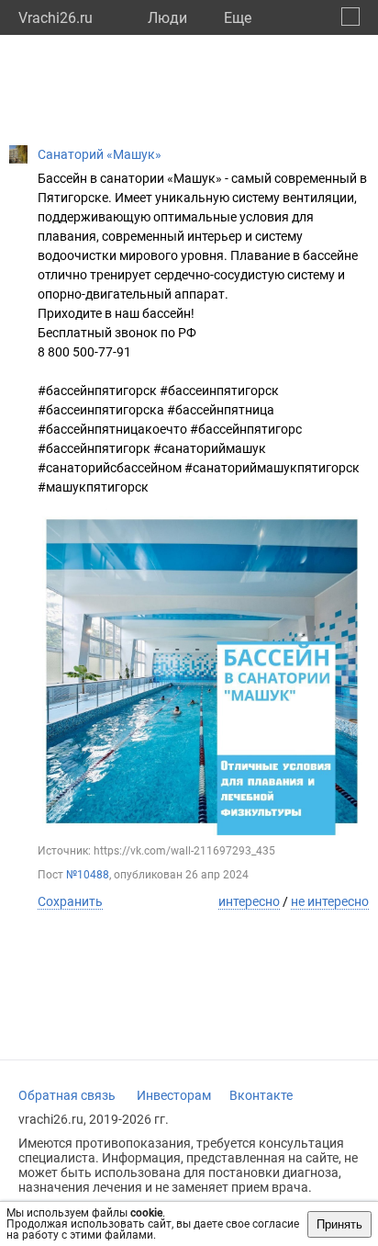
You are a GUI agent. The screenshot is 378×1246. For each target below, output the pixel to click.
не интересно (330, 901)
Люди (167, 18)
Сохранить (70, 901)
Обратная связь (67, 1095)
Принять (339, 1224)
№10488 (87, 874)
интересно (249, 901)
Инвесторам (174, 1095)
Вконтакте (261, 1095)
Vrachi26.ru (55, 18)
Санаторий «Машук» (99, 154)
